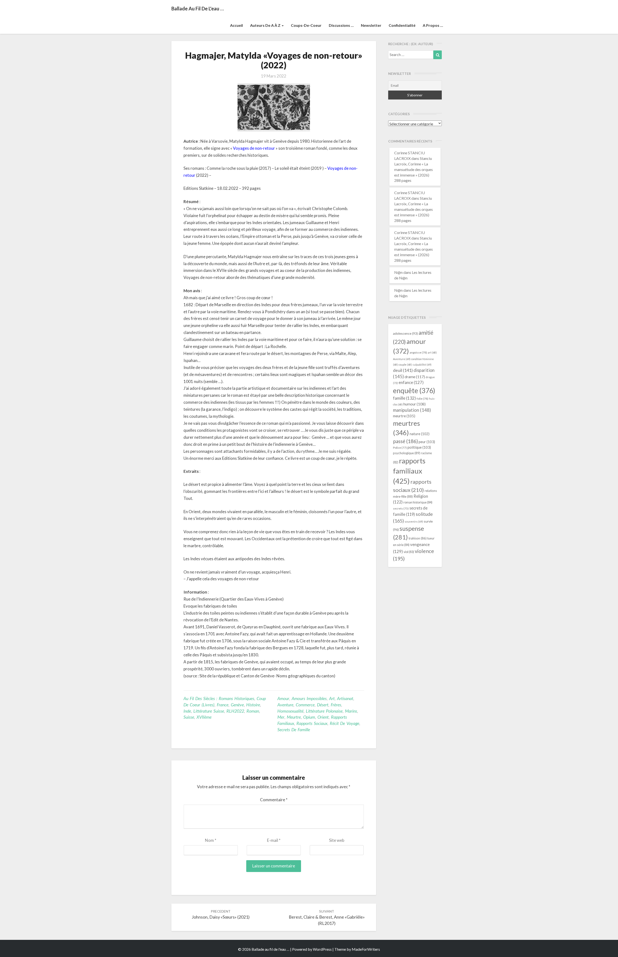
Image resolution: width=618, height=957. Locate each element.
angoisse (418, 352)
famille (404, 398)
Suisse (188, 717)
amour (283, 698)
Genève (237, 704)
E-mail (274, 840)
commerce (305, 704)
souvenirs (414, 521)
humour (414, 404)
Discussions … (341, 25)
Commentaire (274, 799)
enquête (414, 390)
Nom (210, 840)
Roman (252, 711)
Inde (187, 711)
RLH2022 (235, 711)
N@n (398, 272)
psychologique (406, 453)
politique (419, 447)
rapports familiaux (409, 470)
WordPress (322, 949)
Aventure (285, 704)
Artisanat (345, 698)
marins (351, 711)
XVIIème (204, 717)
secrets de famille (293, 729)
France (222, 704)
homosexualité (290, 711)
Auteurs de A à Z (265, 25)
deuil (403, 370)
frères (336, 704)
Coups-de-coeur (306, 25)
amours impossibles (309, 698)
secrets (401, 508)
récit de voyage (344, 723)
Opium (309, 717)
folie (422, 398)
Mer (280, 717)
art (332, 698)
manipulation (412, 410)
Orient (323, 717)
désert (322, 704)
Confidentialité (402, 25)
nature (419, 434)
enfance (411, 382)
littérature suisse (208, 711)
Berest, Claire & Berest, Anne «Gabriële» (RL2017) (327, 917)
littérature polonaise (324, 711)
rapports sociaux (311, 723)
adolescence (405, 333)
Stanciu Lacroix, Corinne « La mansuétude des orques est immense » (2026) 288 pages (413, 169)
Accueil (236, 25)
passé (405, 441)
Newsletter (371, 25)
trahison (417, 538)
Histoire (253, 704)
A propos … (433, 25)
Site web (336, 840)
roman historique (417, 502)
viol (409, 552)
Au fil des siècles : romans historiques (218, 698)
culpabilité (422, 364)
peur (427, 442)
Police (400, 447)
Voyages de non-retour (254, 148)
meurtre (294, 717)
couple (405, 364)
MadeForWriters (366, 949)
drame (415, 376)
